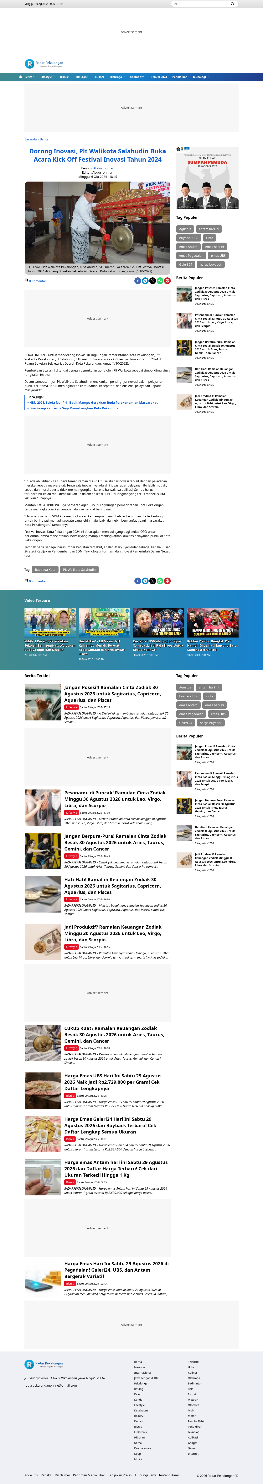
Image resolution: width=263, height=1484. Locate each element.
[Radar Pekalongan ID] (44, 64)
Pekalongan (141, 1383)
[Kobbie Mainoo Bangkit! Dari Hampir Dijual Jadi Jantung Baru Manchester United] (213, 622)
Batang (138, 1389)
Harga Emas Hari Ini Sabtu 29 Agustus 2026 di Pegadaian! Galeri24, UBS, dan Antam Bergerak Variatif (116, 1269)
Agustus (185, 229)
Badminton (195, 1383)
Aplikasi (193, 1437)
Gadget (192, 1443)
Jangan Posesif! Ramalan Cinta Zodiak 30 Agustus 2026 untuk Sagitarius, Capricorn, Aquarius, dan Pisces (215, 293)
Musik (138, 1459)
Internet (193, 1453)
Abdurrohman (103, 168)
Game (191, 1448)
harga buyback (211, 264)
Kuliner (99, 77)
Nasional (140, 1367)
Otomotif (136, 77)
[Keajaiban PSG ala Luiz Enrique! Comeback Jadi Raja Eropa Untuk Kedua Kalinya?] (158, 622)
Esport (192, 1394)
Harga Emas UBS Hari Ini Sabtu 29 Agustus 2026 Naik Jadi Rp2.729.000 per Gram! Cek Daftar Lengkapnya (113, 1081)
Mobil (191, 1410)
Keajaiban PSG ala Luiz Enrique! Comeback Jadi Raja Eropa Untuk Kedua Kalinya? (158, 645)
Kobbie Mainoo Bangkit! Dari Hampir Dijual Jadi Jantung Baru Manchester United (212, 645)
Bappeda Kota (45, 570)
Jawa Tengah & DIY (146, 1378)
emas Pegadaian (191, 255)
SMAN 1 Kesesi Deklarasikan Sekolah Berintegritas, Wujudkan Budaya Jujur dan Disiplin (50, 645)
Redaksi (46, 1475)
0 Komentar (37, 281)
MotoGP (193, 1399)
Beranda (30, 139)
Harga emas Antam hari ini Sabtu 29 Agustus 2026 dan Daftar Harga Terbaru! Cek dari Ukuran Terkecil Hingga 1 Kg (116, 1168)
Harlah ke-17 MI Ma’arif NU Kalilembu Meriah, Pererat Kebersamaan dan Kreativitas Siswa (102, 647)
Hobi (191, 1367)
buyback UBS (188, 238)
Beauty (138, 1416)
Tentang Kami (169, 1475)
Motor (192, 1416)
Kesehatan (141, 1410)
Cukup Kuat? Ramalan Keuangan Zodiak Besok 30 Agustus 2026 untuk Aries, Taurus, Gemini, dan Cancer (114, 1034)
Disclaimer (62, 1475)
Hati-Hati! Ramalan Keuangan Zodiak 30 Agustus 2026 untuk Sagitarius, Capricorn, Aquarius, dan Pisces (215, 374)
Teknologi (199, 77)
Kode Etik (31, 1475)
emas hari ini (214, 247)
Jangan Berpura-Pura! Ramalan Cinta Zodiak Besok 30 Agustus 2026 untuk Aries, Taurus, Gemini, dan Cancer (215, 347)
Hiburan (81, 77)
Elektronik (140, 1432)
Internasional (143, 1372)
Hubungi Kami (145, 1475)
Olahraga (116, 77)
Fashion (139, 1421)
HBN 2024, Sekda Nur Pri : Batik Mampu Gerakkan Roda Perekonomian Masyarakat (93, 402)
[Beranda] (20, 77)
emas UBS (218, 255)
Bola (190, 1389)
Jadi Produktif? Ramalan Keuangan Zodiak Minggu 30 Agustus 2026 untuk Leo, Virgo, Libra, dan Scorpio (215, 401)
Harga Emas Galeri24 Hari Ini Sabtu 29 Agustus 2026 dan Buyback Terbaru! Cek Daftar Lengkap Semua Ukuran (110, 1125)
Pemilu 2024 (159, 77)
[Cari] (232, 4)
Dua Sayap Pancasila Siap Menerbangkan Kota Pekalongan (75, 408)
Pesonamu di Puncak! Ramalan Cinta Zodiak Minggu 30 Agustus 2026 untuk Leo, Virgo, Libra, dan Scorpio (216, 320)
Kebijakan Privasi (120, 1475)
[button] (29, 77)
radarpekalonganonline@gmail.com (50, 1385)
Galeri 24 (185, 264)
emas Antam (188, 247)
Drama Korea (142, 1448)
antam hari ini (209, 229)
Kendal (138, 1399)
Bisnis (64, 77)
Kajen (138, 1394)
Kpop (137, 1453)
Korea (138, 1443)
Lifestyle (46, 77)
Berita (28, 77)
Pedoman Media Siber (89, 1475)
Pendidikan (179, 77)
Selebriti (193, 1362)
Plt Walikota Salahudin (79, 570)
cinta (209, 238)
